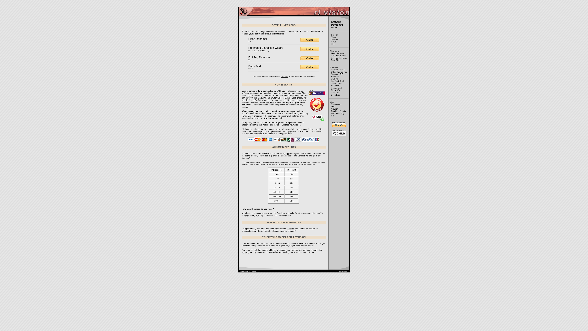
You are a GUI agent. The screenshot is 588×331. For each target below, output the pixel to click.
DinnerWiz (335, 90)
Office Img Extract (339, 72)
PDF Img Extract (338, 56)
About (333, 37)
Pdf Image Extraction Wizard (265, 47)
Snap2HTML (336, 83)
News (333, 42)
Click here (284, 77)
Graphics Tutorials (339, 111)
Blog (333, 44)
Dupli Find (254, 66)
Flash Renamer (257, 38)
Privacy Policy (344, 271)
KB (332, 116)
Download (337, 24)
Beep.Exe (335, 95)
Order (334, 27)
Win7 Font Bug (337, 113)
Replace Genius (338, 69)
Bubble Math (336, 88)
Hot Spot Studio (338, 81)
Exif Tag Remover (259, 57)
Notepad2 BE (337, 74)
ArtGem (334, 109)
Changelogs (336, 104)
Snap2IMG (336, 86)
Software (336, 22)
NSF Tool (335, 92)
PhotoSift (335, 76)
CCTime (334, 79)
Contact (291, 229)
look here (270, 102)
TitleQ (333, 106)
